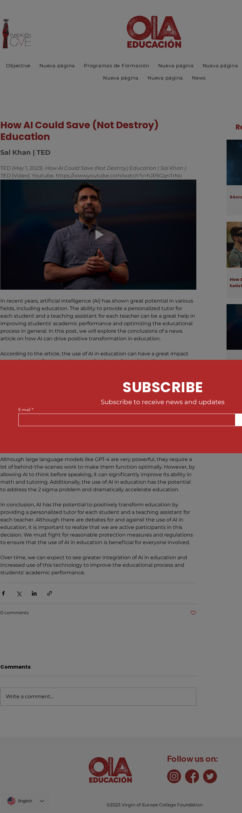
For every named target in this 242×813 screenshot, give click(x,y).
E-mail (24, 409)
